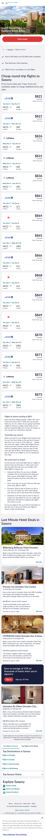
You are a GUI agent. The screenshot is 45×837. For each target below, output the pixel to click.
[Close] (42, 817)
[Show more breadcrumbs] (3, 49)
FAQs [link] (33, 803)
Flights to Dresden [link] (8, 755)
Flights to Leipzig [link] (8, 759)
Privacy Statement (9, 834)
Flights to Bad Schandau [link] (10, 764)
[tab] (10, 746)
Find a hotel (22, 39)
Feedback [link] (34, 806)
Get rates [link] (39, 562)
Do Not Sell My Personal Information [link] (18, 806)
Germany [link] (10, 49)
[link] (22, 786)
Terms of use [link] (18, 803)
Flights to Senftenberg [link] (10, 768)
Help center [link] (26, 803)
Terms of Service (21, 834)
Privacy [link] (11, 803)
